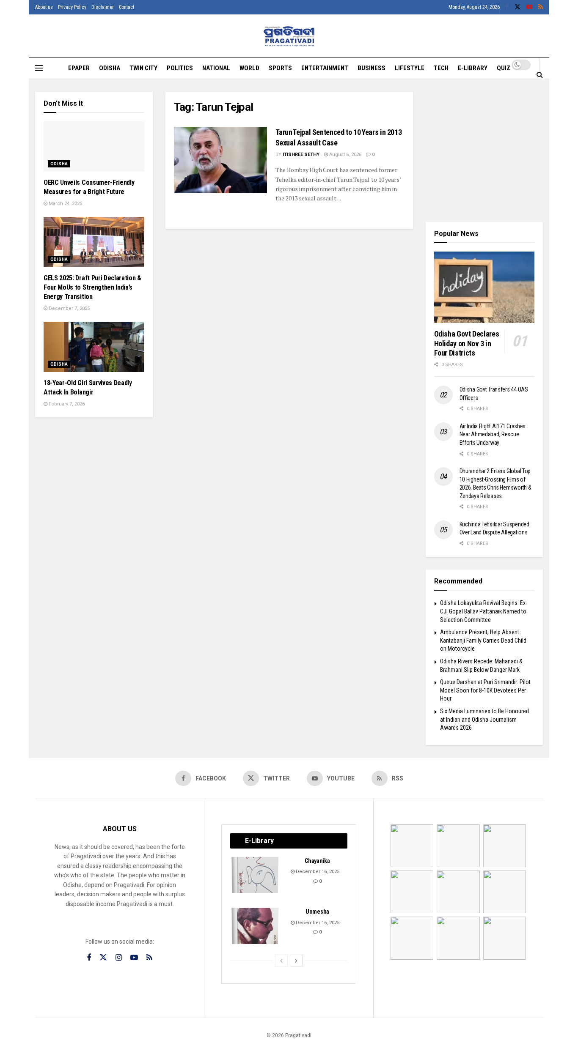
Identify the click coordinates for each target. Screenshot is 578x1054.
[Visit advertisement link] (484, 150)
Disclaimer (102, 7)
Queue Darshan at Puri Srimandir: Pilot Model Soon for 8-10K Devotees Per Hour (485, 690)
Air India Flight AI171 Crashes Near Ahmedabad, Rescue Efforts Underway (493, 434)
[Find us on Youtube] (529, 7)
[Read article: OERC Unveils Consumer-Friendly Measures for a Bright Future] (94, 146)
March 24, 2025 (64, 203)
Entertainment (324, 68)
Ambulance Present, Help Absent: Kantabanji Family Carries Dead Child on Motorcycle (483, 640)
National (216, 68)
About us (44, 7)
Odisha (109, 68)
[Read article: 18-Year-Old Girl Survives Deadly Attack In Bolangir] (94, 347)
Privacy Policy (72, 7)
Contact (126, 7)
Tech (441, 68)
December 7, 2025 (68, 308)
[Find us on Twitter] (517, 7)
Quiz (503, 68)
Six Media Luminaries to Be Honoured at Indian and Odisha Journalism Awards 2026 (484, 719)
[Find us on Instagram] (119, 958)
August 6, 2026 (344, 154)
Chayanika (317, 860)
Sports (280, 68)
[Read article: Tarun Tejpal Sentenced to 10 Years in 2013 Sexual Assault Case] (220, 160)
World (249, 68)
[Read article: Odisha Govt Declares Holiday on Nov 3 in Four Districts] (484, 287)
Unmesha (317, 911)
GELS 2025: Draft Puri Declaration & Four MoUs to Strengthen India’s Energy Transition (92, 287)
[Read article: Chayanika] (255, 875)
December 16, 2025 (317, 871)
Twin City (143, 68)
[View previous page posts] (281, 960)
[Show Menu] (39, 68)
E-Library (472, 68)
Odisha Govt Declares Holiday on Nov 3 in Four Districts (466, 343)
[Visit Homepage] (289, 36)
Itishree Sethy (301, 154)
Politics (180, 68)
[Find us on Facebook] (507, 7)
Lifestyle (409, 68)
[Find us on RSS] (540, 7)
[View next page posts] (296, 960)
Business (371, 68)
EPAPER (79, 68)
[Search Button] (540, 74)
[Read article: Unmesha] (255, 926)
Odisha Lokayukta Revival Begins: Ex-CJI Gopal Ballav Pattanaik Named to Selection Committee (483, 611)
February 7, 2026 (66, 404)
